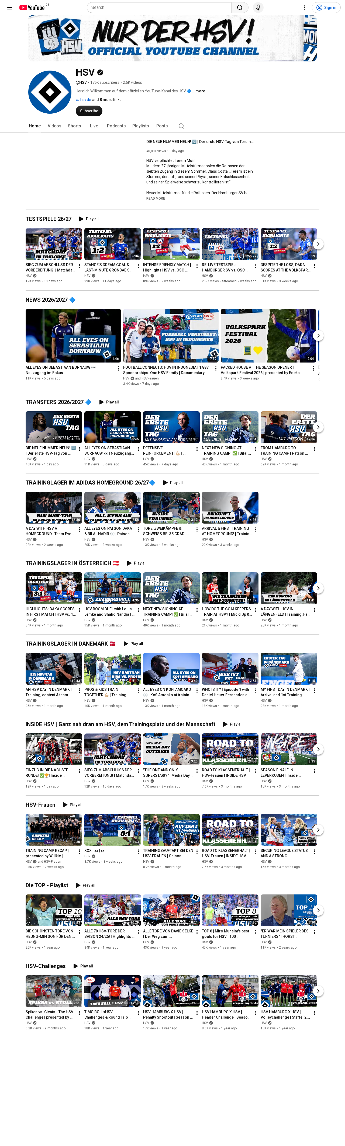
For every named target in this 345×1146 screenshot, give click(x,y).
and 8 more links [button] (107, 99)
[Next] (318, 244)
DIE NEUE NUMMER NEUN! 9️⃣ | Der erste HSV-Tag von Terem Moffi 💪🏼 (200, 142)
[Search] (240, 7)
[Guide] (9, 7)
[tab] (34, 126)
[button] (155, 198)
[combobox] (160, 7)
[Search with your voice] (258, 7)
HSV (29, 276)
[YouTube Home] (31, 7)
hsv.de (85, 99)
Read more (155, 198)
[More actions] (79, 266)
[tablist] (172, 126)
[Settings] (304, 7)
